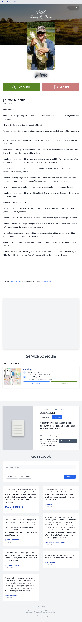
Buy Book (57, 417)
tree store (47, 281)
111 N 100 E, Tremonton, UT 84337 (39, 379)
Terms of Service (47, 612)
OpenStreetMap (43, 616)
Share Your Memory (68, 441)
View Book (45, 417)
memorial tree (16, 281)
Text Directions (36, 383)
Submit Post (70, 477)
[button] (13, 374)
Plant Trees (64, 383)
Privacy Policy (35, 612)
